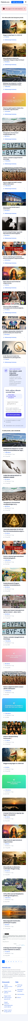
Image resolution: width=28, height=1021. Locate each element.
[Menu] (25, 2)
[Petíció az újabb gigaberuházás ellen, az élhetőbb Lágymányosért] (14, 104)
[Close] (24, 9)
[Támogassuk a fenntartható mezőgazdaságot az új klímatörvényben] (14, 129)
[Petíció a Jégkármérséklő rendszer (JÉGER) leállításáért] (14, 178)
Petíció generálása (14, 414)
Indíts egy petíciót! (17, 2)
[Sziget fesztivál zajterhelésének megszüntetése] (14, 278)
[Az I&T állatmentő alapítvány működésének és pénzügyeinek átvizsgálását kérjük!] (14, 352)
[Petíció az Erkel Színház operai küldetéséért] (14, 203)
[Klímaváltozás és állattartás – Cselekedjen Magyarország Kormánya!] (14, 54)
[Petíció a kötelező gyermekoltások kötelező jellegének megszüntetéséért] (14, 253)
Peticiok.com (5, 2)
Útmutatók (5, 982)
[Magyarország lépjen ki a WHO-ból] (14, 31)
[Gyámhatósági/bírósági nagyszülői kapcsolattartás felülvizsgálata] (14, 228)
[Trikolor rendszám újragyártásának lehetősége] (14, 154)
